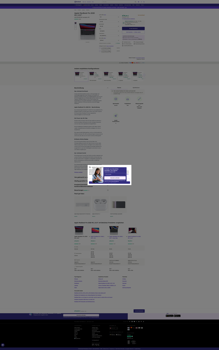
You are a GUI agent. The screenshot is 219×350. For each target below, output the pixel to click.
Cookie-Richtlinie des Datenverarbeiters (121, 174)
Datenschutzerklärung (104, 174)
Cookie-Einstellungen (120, 173)
